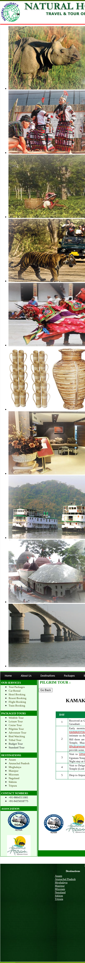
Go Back (45, 690)
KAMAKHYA (77, 732)
